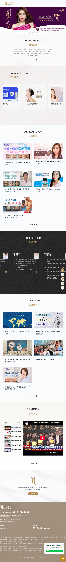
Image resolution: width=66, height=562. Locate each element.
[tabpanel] (43, 438)
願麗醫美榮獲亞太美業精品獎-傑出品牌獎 (16, 427)
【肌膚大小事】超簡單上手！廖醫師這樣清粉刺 (16, 445)
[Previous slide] (51, 246)
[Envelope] (48, 528)
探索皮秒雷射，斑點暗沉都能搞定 (16, 436)
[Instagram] (41, 528)
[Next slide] (60, 246)
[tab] (13, 427)
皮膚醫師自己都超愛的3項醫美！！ (16, 431)
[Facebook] (38, 528)
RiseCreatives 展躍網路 (30, 557)
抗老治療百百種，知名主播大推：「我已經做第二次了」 (16, 440)
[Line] (34, 528)
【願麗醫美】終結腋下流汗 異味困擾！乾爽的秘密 (16, 449)
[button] (62, 3)
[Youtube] (45, 528)
